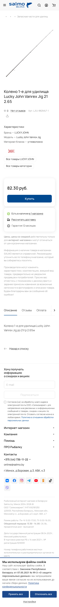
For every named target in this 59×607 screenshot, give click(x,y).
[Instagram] (21, 480)
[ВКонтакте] (7, 480)
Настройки (29, 601)
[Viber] (7, 487)
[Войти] (46, 5)
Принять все (16, 594)
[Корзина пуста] (54, 5)
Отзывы (27, 310)
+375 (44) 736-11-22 (16, 459)
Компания (10, 434)
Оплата (41, 310)
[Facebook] (14, 480)
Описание (10, 310)
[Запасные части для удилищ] (15, 16)
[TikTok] (50, 480)
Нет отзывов (18, 110)
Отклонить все (43, 594)
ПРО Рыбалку (13, 447)
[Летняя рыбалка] (6, 16)
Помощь (9, 440)
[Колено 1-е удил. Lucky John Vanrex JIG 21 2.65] (29, 53)
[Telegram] (29, 480)
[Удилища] (10, 16)
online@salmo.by (14, 464)
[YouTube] (36, 480)
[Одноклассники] (43, 480)
